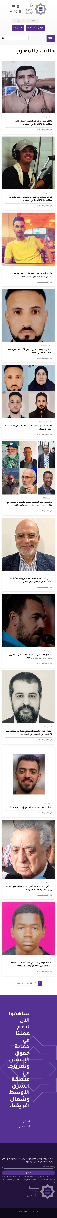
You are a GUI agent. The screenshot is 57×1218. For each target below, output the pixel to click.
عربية (19, 21)
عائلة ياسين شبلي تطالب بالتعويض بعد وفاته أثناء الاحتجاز (28, 427)
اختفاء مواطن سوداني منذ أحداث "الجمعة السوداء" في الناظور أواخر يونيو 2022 (31, 964)
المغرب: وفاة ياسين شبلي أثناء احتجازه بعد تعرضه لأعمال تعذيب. (30, 351)
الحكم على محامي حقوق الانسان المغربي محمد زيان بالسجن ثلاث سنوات (29, 888)
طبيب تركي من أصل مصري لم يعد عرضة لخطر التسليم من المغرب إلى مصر (29, 580)
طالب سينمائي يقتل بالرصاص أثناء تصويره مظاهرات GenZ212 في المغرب (30, 199)
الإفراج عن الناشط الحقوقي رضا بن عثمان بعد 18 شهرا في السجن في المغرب (29, 733)
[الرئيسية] (36, 9)
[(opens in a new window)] (18, 7)
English (32, 21)
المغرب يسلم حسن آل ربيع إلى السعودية (31, 807)
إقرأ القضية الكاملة (44, 130)
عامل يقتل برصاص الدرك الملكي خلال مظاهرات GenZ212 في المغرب (33, 123)
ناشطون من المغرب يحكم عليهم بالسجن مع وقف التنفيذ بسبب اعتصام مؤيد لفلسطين (29, 504)
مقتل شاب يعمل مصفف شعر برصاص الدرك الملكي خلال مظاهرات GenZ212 (29, 275)
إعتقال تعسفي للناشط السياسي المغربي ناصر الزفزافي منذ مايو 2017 (30, 656)
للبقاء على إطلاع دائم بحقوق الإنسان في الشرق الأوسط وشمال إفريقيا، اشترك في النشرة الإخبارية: (28, 1160)
